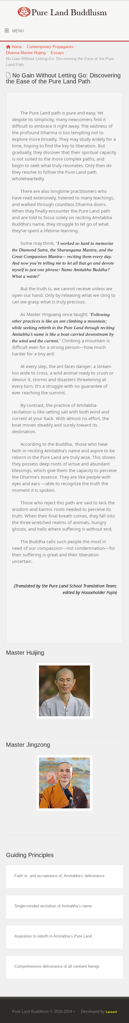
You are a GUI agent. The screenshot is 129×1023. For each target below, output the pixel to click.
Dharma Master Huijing (26, 53)
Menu (17, 31)
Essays (57, 53)
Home (17, 47)
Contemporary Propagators (50, 47)
